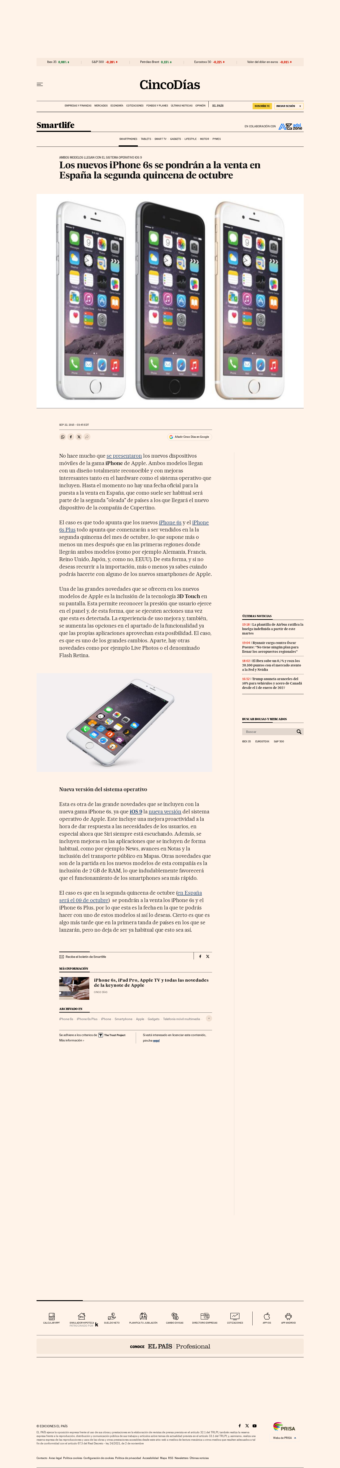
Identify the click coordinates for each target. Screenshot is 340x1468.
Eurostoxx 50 (202, 62)
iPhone (106, 1019)
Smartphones (128, 139)
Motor (204, 139)
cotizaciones (235, 1322)
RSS (170, 1458)
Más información (70, 1040)
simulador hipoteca (82, 1322)
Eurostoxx (262, 741)
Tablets (146, 139)
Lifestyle (191, 139)
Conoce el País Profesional (170, 1346)
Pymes (217, 139)
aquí (156, 1040)
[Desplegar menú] (40, 84)
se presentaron (124, 456)
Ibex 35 (51, 62)
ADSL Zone (290, 126)
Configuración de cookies (98, 1458)
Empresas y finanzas (78, 105)
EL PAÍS (215, 104)
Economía (117, 105)
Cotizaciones (134, 105)
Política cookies (72, 1458)
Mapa (163, 1458)
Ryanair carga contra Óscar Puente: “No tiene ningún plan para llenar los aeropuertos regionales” (270, 647)
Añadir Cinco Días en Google (192, 436)
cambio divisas (174, 1322)
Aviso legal (55, 1458)
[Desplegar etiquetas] (209, 1018)
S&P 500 (98, 62)
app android (288, 1322)
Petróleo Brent (149, 62)
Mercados (101, 105)
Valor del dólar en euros (262, 62)
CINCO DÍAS (100, 992)
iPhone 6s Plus (87, 1019)
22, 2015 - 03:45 (74, 424)
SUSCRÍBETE (262, 106)
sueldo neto (112, 1322)
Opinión (200, 105)
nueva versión (165, 811)
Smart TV (161, 139)
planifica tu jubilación (143, 1322)
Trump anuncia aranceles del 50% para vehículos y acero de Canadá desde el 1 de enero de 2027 (272, 683)
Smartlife (55, 125)
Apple (140, 1019)
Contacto (42, 1458)
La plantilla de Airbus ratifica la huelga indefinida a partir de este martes (272, 628)
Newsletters (181, 1458)
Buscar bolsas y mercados (264, 719)
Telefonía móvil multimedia (181, 1019)
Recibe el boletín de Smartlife (86, 957)
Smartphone (123, 1019)
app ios (267, 1322)
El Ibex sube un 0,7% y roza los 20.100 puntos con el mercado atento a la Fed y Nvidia (271, 665)
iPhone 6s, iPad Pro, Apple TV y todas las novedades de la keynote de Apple (151, 983)
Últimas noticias (181, 105)
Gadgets (175, 139)
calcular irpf (51, 1322)
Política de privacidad (128, 1458)
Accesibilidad (150, 1458)
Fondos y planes (157, 105)
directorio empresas (204, 1322)
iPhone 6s (170, 522)
